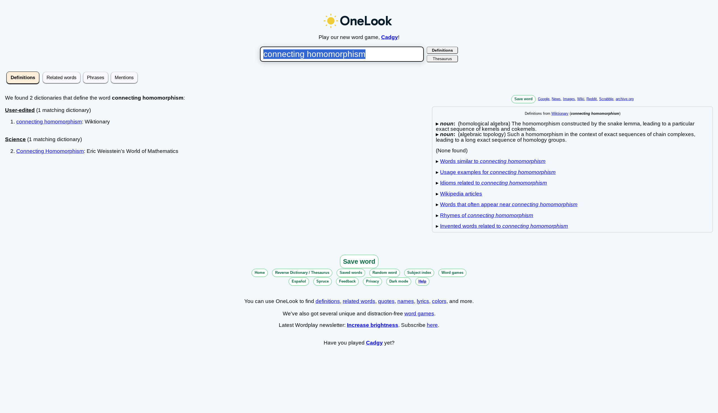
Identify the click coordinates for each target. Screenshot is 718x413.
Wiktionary (560, 113)
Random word (384, 272)
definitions (328, 301)
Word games (452, 272)
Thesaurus (442, 58)
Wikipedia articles (461, 194)
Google (543, 99)
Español (299, 281)
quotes (386, 301)
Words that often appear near (508, 204)
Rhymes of (486, 215)
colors (439, 301)
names (405, 301)
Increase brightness (372, 325)
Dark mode (398, 281)
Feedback (347, 281)
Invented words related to (504, 226)
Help (422, 281)
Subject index (419, 272)
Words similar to (493, 161)
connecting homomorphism (49, 122)
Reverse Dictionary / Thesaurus (302, 272)
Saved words (351, 272)
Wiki (580, 99)
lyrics (423, 301)
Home (260, 272)
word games (419, 313)
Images (569, 99)
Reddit (591, 99)
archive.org (625, 99)
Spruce (322, 281)
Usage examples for (498, 172)
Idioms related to (493, 183)
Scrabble (606, 99)
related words (359, 301)
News (556, 99)
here (432, 325)
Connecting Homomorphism (50, 151)
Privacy (372, 281)
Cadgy (389, 37)
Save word (523, 99)
